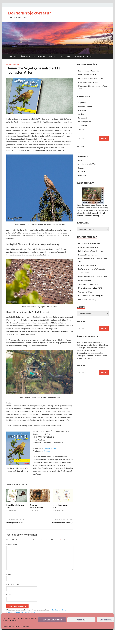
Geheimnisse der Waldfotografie (90, 296)
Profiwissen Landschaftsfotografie (91, 269)
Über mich (25, 56)
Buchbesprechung (12, 64)
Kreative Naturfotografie (36, 506)
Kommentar (12, 544)
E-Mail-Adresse (13, 584)
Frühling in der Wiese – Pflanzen (90, 78)
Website (9, 595)
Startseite (12, 56)
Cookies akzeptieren (52, 620)
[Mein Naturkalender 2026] (16, 496)
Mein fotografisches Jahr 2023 (90, 288)
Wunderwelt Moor (85, 292)
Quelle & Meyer (50, 448)
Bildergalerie (39, 56)
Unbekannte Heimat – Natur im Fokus (92, 276)
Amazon (47, 451)
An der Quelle (83, 273)
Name (9, 574)
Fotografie (82, 110)
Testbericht (82, 125)
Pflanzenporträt (84, 122)
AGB (80, 152)
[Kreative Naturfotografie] (40, 496)
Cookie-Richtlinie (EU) (83, 56)
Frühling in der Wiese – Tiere (89, 71)
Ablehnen (81, 620)
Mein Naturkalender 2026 (88, 74)
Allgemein (82, 102)
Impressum (18, 626)
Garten (81, 114)
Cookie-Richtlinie (8, 626)
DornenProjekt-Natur (29, 13)
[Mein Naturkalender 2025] (63, 496)
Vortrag (81, 129)
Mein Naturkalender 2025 (88, 265)
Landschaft (82, 118)
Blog (80, 160)
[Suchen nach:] (93, 138)
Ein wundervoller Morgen (88, 299)
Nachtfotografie (84, 280)
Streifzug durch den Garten (88, 284)
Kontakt (53, 56)
